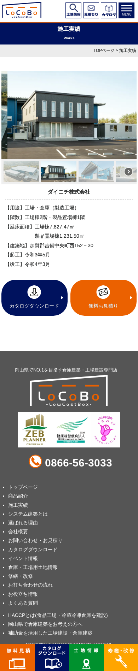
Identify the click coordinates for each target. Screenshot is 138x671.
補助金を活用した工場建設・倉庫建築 (50, 633)
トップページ (23, 487)
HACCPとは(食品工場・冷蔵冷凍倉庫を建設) (58, 615)
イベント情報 (23, 558)
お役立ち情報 (23, 594)
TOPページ (104, 50)
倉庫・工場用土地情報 (33, 567)
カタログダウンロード (33, 549)
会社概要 (18, 531)
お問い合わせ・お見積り (35, 540)
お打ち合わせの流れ (30, 585)
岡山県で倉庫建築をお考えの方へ (45, 624)
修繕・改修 (20, 576)
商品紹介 (18, 496)
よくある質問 (23, 603)
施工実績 (18, 505)
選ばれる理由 (23, 522)
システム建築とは (28, 514)
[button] (21, 171)
